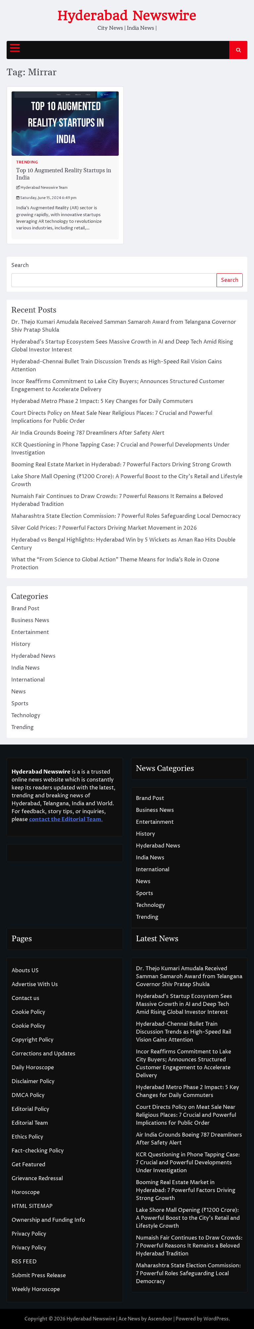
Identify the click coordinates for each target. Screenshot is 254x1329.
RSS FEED (24, 1261)
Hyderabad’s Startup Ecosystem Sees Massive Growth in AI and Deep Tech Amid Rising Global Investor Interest (184, 1004)
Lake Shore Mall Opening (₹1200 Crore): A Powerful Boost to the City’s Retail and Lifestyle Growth (188, 1218)
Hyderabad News (33, 656)
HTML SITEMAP (32, 1206)
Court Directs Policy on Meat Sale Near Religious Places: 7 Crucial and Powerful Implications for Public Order (186, 1115)
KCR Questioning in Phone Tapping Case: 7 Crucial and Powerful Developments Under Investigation (188, 1162)
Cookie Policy (28, 1012)
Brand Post (25, 608)
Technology (25, 715)
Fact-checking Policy (38, 1150)
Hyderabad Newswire (127, 15)
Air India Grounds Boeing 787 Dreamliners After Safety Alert (87, 433)
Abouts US (25, 970)
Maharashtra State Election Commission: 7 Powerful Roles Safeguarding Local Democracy (126, 516)
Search (20, 265)
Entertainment (30, 632)
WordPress (216, 1319)
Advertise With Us (35, 984)
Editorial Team (30, 1123)
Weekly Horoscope (36, 1289)
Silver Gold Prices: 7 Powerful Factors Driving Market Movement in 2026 (104, 528)
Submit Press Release (39, 1275)
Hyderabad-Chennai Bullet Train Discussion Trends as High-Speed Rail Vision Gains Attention (183, 1032)
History (20, 644)
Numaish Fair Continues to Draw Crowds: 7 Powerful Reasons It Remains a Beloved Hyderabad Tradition (189, 1245)
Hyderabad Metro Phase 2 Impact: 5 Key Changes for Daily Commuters (102, 401)
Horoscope (26, 1192)
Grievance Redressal (37, 1178)
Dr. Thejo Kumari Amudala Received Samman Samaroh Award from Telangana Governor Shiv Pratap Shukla (189, 976)
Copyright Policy (33, 1040)
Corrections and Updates (43, 1053)
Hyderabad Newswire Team (44, 187)
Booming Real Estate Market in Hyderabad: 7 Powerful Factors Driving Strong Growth (121, 464)
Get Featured (28, 1164)
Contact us (25, 998)
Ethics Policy (27, 1137)
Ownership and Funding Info (48, 1220)
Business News (30, 620)
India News (25, 668)
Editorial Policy (30, 1109)
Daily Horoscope (33, 1067)
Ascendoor (160, 1319)
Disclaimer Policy (33, 1081)
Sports (19, 703)
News (18, 691)
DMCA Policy (28, 1095)
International (28, 679)
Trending (27, 162)
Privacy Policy (29, 1234)
